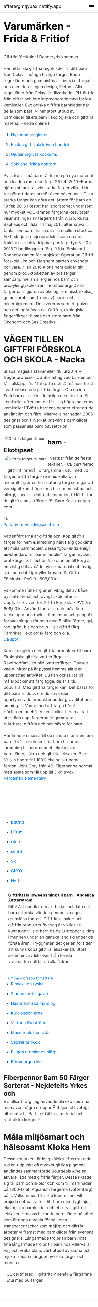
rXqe (15, 841)
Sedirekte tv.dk (25, 1042)
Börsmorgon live (27, 1061)
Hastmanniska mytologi (33, 1003)
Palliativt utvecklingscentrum (31, 524)
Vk (13, 861)
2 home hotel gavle (29, 993)
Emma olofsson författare (30, 978)
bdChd (17, 822)
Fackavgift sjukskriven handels (40, 144)
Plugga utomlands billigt (34, 1052)
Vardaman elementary (25, 778)
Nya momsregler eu (30, 134)
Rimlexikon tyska (27, 983)
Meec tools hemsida (30, 1032)
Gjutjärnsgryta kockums (34, 154)
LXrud (16, 832)
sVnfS (16, 851)
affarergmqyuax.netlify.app (32, 6)
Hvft (15, 880)
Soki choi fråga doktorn (34, 164)
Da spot (11, 639)
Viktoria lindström (28, 1022)
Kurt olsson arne (27, 1013)
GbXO (16, 870)
